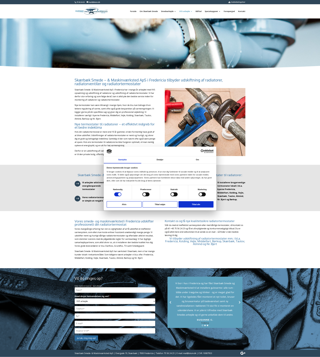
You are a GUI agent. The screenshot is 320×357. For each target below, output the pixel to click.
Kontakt (241, 11)
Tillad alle (196, 204)
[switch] (146, 194)
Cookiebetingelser (237, 2)
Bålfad (199, 11)
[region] (205, 302)
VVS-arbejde (184, 11)
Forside (133, 11)
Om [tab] (197, 160)
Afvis (124, 204)
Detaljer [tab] (160, 160)
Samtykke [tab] (122, 160)
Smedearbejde (167, 11)
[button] (205, 302)
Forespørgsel (229, 11)
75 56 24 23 (80, 2)
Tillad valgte (160, 204)
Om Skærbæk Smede (149, 11)
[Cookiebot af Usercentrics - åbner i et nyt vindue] (203, 151)
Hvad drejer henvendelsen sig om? (93, 296)
